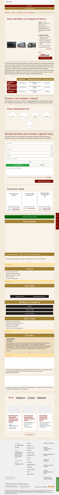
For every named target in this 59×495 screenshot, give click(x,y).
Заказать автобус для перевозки (14, 328)
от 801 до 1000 (29, 310)
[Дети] (57, 214)
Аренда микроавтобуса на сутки (48, 472)
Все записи (9, 331)
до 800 (29, 306)
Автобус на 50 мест (49, 443)
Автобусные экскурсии (12, 278)
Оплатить (29, 6)
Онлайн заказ (30, 452)
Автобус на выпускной (11, 271)
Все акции (9, 264)
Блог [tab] (11, 397)
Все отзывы (9, 355)
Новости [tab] (20, 397)
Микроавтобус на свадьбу (12, 324)
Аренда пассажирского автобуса (48, 449)
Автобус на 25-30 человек (48, 465)
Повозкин (9, 2)
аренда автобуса (32, 101)
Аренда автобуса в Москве (13, 273)
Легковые (29, 467)
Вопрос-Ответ (30, 448)
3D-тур (29, 443)
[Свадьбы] (57, 221)
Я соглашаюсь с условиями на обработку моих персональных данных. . (29, 177)
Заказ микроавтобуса (11, 486)
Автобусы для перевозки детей (48, 478)
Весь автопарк (31, 469)
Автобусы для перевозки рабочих (14, 323)
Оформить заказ (44, 181)
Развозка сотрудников (12, 326)
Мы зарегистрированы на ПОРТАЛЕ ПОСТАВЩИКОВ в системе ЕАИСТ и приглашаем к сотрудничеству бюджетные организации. (29, 388)
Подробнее (48, 177)
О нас (28, 459)
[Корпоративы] (57, 217)
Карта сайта (30, 474)
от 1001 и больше (29, 313)
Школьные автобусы (46, 460)
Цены (28, 471)
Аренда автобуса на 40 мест (49, 454)
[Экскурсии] (57, 224)
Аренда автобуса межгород (13, 321)
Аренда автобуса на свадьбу (13, 275)
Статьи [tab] (31, 397)
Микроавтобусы (31, 464)
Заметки (29, 450)
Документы (30, 445)
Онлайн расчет (31, 455)
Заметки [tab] (41, 397)
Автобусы (29, 462)
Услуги (29, 457)
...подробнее (48, 49)
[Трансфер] (57, 227)
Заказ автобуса (10, 276)
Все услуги (9, 281)
